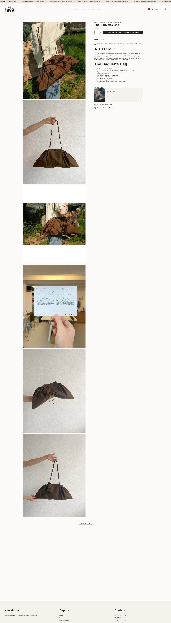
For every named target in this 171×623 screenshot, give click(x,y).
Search (61, 615)
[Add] (140, 99)
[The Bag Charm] (99, 95)
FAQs (60, 618)
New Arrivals (102, 22)
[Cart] (165, 9)
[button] (70, 9)
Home (95, 22)
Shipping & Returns (64, 620)
